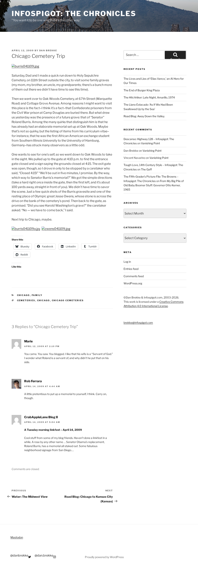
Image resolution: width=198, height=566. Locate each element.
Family (37, 295)
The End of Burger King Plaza (142, 90)
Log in (127, 261)
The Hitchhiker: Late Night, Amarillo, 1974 (149, 97)
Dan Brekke (48, 50)
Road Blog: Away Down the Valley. (144, 116)
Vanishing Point (150, 143)
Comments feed (134, 276)
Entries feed (131, 268)
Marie (28, 341)
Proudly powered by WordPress (104, 557)
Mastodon (16, 537)
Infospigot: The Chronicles (74, 13)
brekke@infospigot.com (138, 322)
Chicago (23, 295)
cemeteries (26, 300)
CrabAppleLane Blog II (41, 417)
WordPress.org (133, 283)
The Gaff (146, 169)
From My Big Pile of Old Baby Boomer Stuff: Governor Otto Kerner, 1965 (154, 185)
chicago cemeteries (68, 300)
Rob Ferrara (33, 381)
